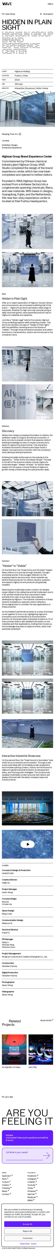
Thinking (6, 1188)
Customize (27, 1238)
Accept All (27, 1224)
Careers (5, 1185)
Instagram (32, 1179)
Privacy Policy (25, 1243)
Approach (6, 1176)
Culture (5, 1182)
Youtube (31, 1185)
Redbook (32, 1197)
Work (4, 1179)
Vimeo (30, 1188)
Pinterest (32, 1191)
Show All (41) (46, 1020)
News (4, 1191)
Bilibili (30, 1200)
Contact (5, 1194)
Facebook (32, 1176)
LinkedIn (31, 1182)
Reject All (27, 1231)
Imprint (33, 1243)
